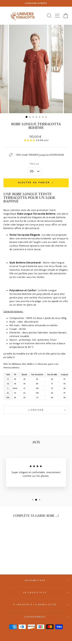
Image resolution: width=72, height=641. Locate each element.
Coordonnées (35, 617)
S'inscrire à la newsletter (35, 604)
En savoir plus (35, 592)
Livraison (36, 410)
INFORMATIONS (35, 580)
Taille (34, 164)
